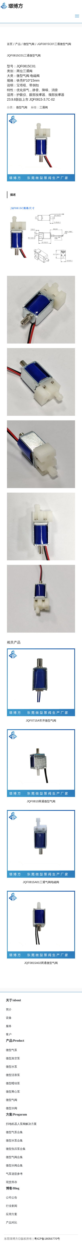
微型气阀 (28, 44)
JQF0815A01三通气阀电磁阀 (41, 882)
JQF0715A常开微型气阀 (41, 720)
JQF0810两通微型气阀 (41, 801)
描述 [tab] (13, 194)
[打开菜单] (77, 16)
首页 (10, 44)
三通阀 (43, 107)
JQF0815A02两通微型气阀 (41, 962)
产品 (18, 44)
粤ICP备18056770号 (47, 1238)
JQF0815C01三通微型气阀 (24, 55)
